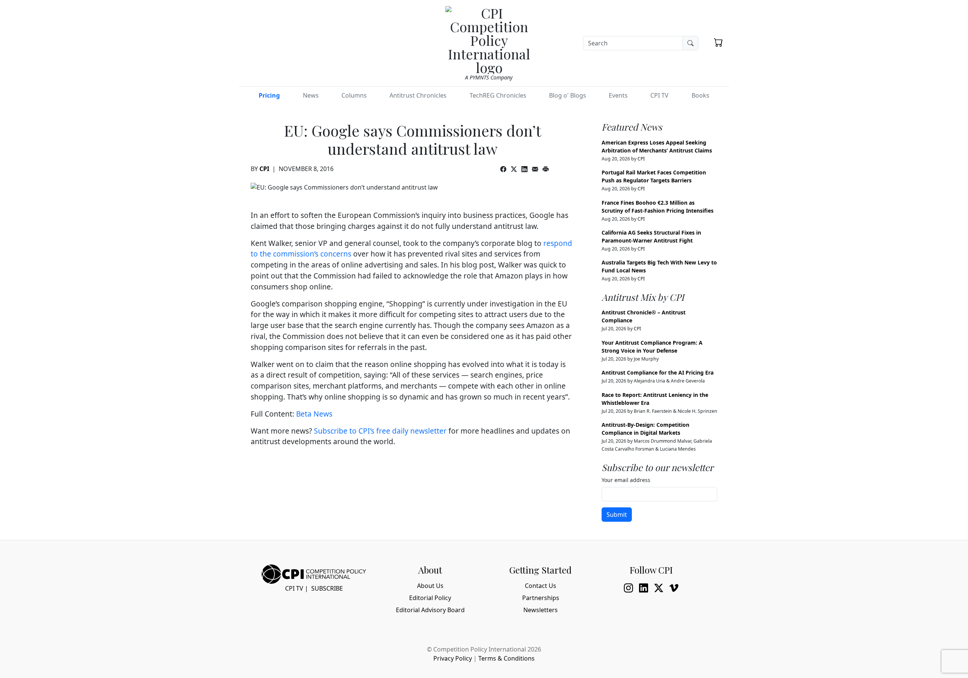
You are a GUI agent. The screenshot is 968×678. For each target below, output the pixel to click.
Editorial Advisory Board (430, 610)
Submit (617, 514)
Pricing (269, 95)
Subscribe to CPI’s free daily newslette (379, 431)
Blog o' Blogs (567, 95)
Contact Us (540, 586)
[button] (718, 42)
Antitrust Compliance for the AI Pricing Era (658, 372)
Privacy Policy (452, 658)
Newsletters (540, 610)
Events (618, 95)
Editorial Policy (430, 598)
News (311, 95)
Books (700, 95)
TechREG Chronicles (498, 95)
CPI (264, 169)
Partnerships (540, 598)
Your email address (626, 480)
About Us (430, 586)
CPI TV (659, 95)
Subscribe (327, 588)
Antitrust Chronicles (418, 95)
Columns (354, 95)
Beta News (314, 414)
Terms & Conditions (506, 658)
